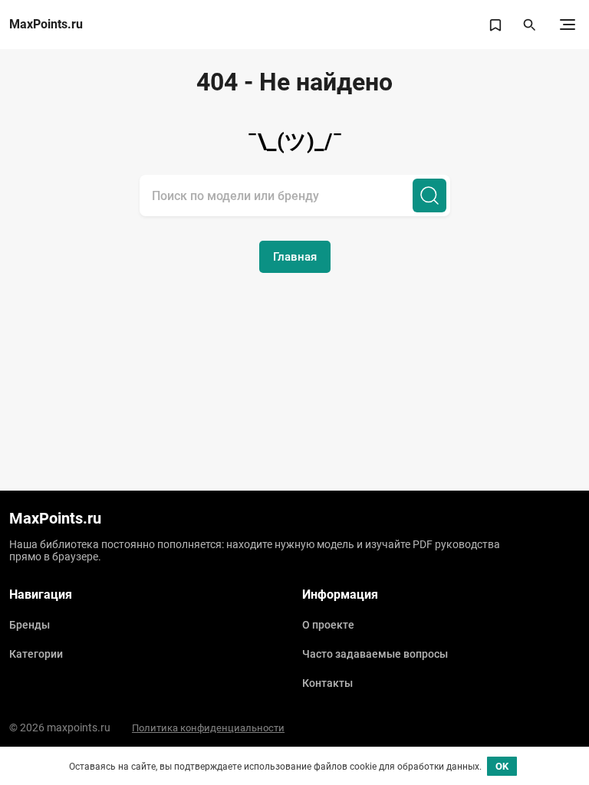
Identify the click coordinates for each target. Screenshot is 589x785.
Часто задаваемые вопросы (375, 654)
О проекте (328, 625)
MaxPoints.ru (46, 24)
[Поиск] (429, 195)
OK (501, 766)
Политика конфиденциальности (208, 728)
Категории (36, 654)
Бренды (29, 625)
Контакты (327, 683)
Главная (295, 257)
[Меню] (567, 24)
